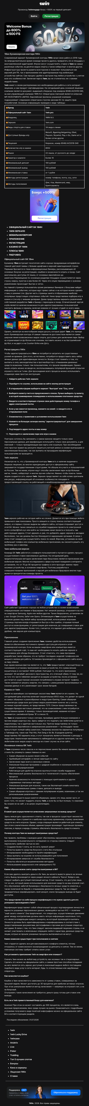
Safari (27, 616)
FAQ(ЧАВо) (15, 255)
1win (12, 1030)
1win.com (50, 122)
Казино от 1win (18, 247)
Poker (13, 1051)
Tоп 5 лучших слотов (21, 1059)
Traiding (14, 1055)
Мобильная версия (20, 235)
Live (12, 1047)
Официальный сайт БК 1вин (25, 227)
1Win (31, 1103)
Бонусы (14, 1063)
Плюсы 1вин (16, 251)
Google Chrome (17, 616)
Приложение (16, 239)
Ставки (14, 1076)
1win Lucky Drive (18, 1034)
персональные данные (14, 442)
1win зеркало (17, 231)
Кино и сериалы (18, 1067)
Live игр (16, 299)
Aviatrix (14, 1042)
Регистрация (17, 243)
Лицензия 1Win (18, 1072)
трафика (45, 564)
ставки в (67, 64)
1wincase (15, 1038)
